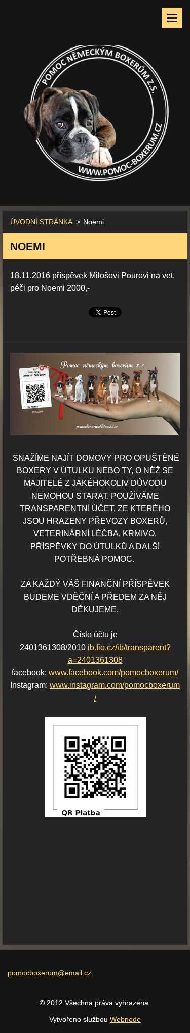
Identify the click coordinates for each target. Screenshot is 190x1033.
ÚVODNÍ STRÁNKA (41, 222)
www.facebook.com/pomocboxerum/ (113, 672)
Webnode (125, 1019)
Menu (172, 18)
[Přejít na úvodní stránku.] (95, 96)
